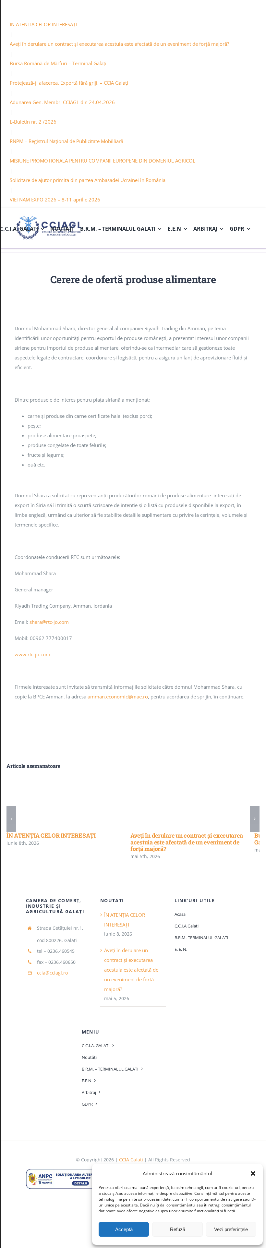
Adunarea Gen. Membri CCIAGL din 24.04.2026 (62, 102)
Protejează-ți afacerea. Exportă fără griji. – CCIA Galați (69, 82)
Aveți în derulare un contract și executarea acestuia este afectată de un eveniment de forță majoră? (119, 44)
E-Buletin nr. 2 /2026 (33, 121)
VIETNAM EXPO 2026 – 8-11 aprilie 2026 (55, 199)
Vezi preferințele (231, 1229)
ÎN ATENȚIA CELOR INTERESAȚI (43, 24)
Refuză (177, 1229)
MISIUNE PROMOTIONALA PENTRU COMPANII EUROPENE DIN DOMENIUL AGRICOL (102, 160)
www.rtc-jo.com (32, 654)
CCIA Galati (131, 1160)
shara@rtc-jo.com (49, 622)
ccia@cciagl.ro (52, 973)
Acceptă (124, 1229)
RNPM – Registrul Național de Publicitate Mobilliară (66, 141)
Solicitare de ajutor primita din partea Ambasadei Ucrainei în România (87, 180)
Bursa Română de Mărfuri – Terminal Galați (58, 63)
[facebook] (253, 8)
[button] (253, 1173)
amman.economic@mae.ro (118, 696)
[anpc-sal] (66, 1171)
